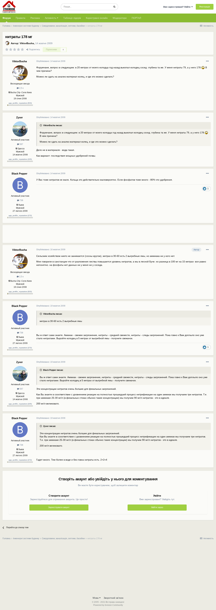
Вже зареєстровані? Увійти (177, 7)
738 (21, 200)
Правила (20, 18)
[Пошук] (114, 7)
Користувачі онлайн (97, 18)
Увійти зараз (157, 507)
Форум (7, 18)
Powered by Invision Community (108, 605)
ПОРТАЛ (136, 18)
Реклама (35, 18)
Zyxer (19, 117)
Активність (51, 18)
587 (21, 144)
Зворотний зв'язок (113, 597)
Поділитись (34, 49)
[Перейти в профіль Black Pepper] (20, 185)
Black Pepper (19, 173)
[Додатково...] (207, 61)
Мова (96, 597)
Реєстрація (204, 7)
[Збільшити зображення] (203, 67)
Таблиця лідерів (72, 18)
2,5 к (21, 88)
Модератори (120, 18)
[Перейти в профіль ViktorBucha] (7, 43)
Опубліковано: (50, 61)
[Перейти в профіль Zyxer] (20, 129)
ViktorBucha (27, 43)
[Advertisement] (97, 235)
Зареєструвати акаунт (59, 507)
